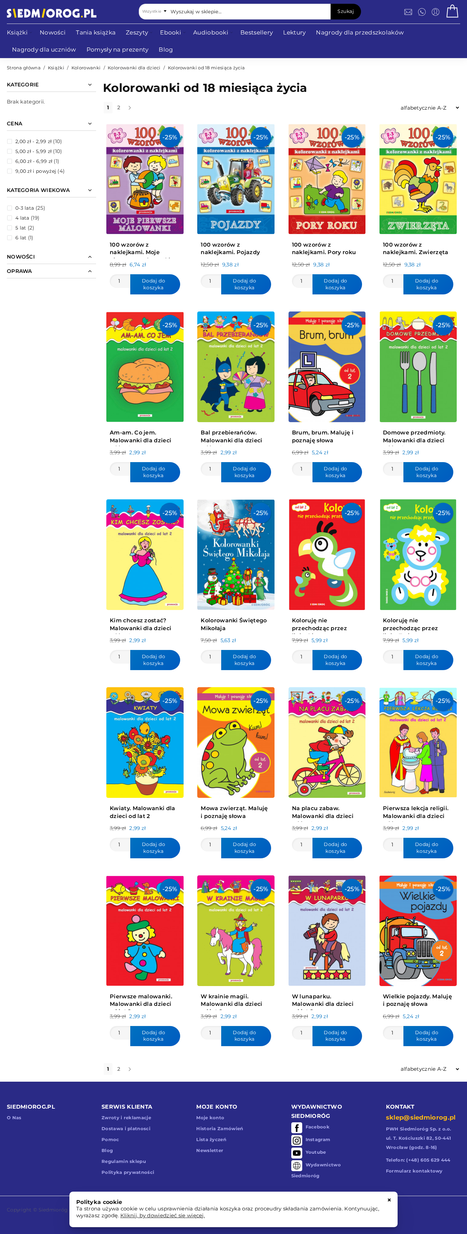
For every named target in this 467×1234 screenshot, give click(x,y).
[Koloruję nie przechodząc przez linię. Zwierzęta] (418, 553)
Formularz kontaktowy (414, 1171)
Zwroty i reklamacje (126, 1117)
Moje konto (210, 1117)
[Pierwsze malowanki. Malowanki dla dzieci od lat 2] (145, 929)
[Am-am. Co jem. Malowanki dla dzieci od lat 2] (145, 365)
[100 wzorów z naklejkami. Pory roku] (327, 177)
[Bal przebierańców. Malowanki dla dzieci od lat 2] (236, 365)
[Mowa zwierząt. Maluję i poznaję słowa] (236, 741)
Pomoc (110, 1139)
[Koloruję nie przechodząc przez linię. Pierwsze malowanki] (327, 553)
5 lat (20, 228)
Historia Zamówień (219, 1128)
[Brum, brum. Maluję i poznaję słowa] (327, 365)
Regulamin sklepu (124, 1161)
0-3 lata (24, 208)
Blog (107, 1150)
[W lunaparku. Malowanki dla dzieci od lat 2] (327, 929)
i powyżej (35, 171)
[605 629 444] (422, 12)
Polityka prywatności (128, 1172)
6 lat (21, 238)
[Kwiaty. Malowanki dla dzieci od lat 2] (145, 741)
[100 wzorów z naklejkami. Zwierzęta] (418, 177)
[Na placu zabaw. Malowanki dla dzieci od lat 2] (327, 741)
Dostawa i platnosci (126, 1128)
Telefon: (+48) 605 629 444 (418, 1160)
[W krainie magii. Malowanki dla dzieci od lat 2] (236, 929)
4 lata (22, 218)
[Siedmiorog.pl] (51, 13)
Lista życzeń (211, 1139)
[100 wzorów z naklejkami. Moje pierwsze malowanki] (145, 177)
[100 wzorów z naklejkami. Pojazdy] (236, 177)
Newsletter (209, 1150)
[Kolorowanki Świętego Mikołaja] (236, 553)
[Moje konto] (435, 12)
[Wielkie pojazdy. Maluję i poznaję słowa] (418, 929)
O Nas (14, 1117)
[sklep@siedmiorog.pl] (408, 12)
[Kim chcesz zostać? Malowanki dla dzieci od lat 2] (145, 553)
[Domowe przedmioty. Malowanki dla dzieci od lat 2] (418, 365)
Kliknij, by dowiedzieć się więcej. (162, 1215)
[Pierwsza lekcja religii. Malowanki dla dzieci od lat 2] (418, 741)
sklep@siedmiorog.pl (421, 1117)
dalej (135, 110)
